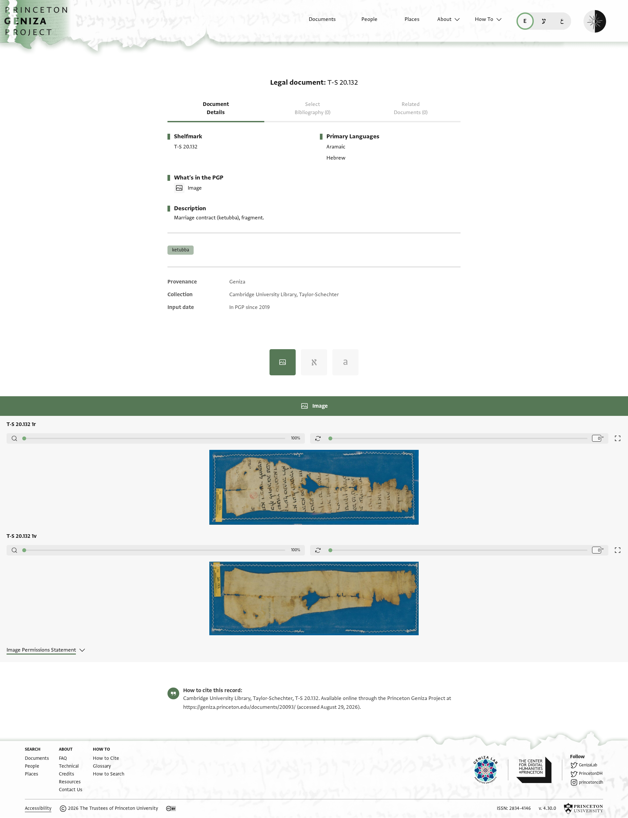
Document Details (216, 108)
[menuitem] (316, 22)
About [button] (444, 19)
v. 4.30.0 (547, 808)
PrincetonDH (590, 773)
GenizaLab (588, 765)
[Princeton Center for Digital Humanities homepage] (539, 770)
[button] (38, 24)
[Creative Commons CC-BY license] (171, 808)
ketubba (180, 250)
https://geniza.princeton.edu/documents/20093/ (239, 707)
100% (295, 438)
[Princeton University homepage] (583, 808)
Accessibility (38, 808)
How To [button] (484, 19)
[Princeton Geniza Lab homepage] (491, 770)
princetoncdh (591, 782)
